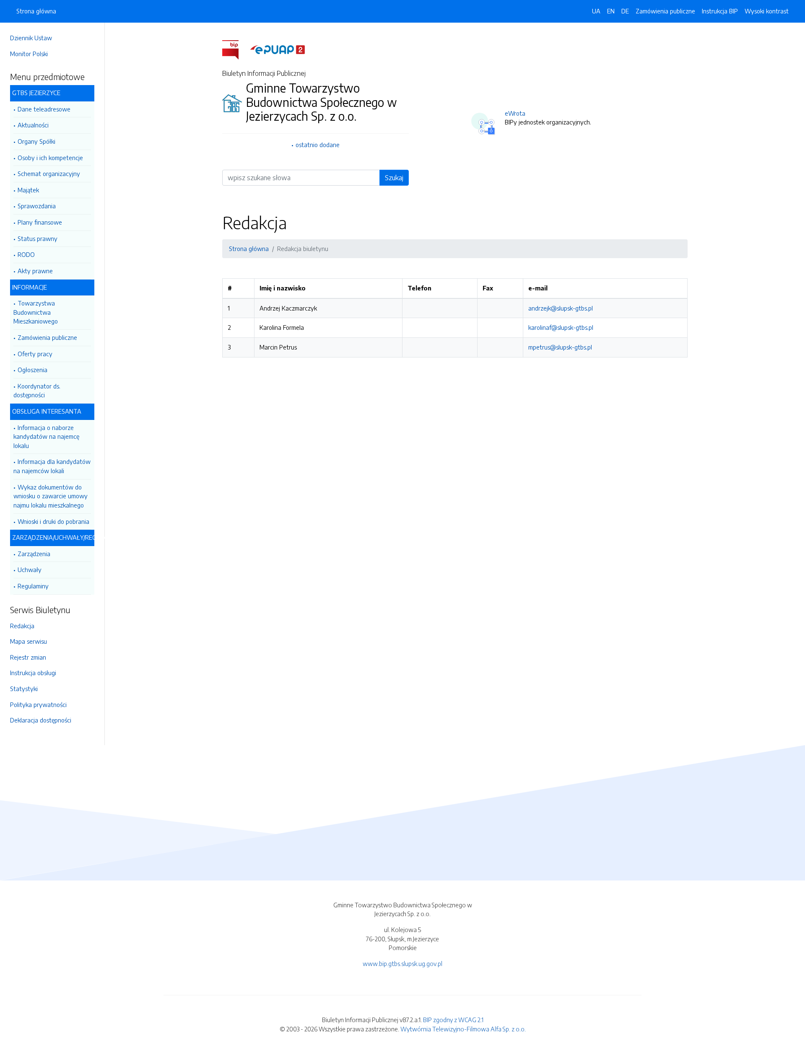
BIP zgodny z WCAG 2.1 (453, 1019)
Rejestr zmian (28, 657)
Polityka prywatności (38, 704)
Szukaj (394, 178)
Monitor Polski (29, 53)
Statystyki (24, 688)
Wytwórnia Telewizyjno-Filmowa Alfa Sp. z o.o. (463, 1029)
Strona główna (36, 11)
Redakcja (22, 625)
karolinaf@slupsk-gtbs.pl (560, 327)
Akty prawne (35, 271)
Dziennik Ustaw (31, 37)
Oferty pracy (35, 353)
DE (625, 11)
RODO (26, 254)
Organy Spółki (36, 141)
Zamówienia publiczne (47, 337)
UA (596, 11)
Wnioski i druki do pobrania (53, 521)
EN (611, 11)
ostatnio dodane (318, 144)
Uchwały (30, 569)
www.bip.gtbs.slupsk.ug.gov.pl (402, 963)
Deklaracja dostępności (40, 720)
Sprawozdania (37, 206)
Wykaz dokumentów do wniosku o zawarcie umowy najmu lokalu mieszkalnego (50, 496)
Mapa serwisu (28, 641)
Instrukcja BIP (720, 11)
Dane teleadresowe (44, 109)
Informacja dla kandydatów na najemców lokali (52, 466)
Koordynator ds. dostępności (36, 390)
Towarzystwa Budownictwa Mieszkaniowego (35, 312)
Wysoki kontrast (767, 11)
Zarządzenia (34, 553)
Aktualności (33, 125)
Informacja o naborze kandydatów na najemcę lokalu (46, 436)
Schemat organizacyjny (49, 173)
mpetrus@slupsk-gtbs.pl (560, 347)
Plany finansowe (40, 222)
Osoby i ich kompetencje (50, 157)
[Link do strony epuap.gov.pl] (277, 49)
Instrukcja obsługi (33, 672)
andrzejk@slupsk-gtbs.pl (560, 308)
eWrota (515, 113)
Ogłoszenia (32, 369)
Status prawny (37, 238)
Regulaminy (33, 586)
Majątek (28, 190)
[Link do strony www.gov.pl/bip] (235, 49)
